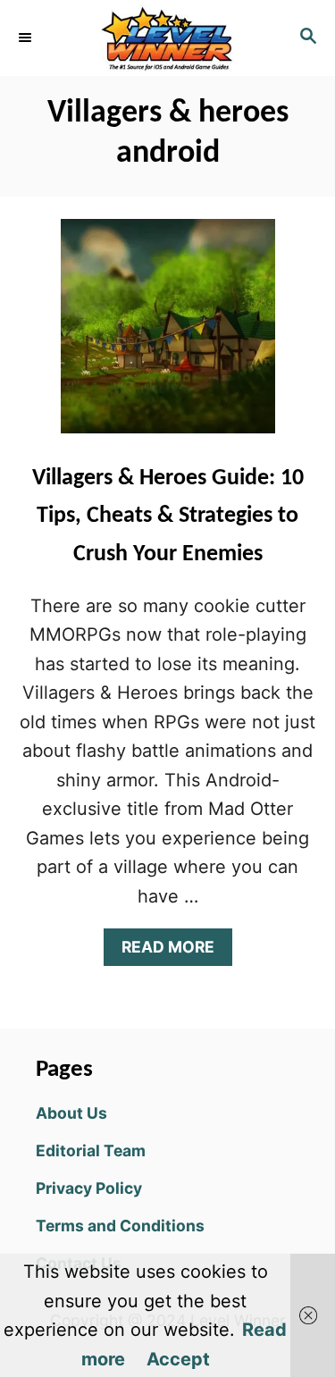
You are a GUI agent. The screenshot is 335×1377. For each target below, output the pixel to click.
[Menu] (27, 37)
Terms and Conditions (120, 1225)
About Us (71, 1113)
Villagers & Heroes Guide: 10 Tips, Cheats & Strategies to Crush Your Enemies (168, 516)
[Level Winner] (167, 38)
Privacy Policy (89, 1188)
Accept (178, 1359)
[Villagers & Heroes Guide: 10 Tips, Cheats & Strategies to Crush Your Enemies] (168, 335)
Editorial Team (91, 1150)
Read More (174, 951)
